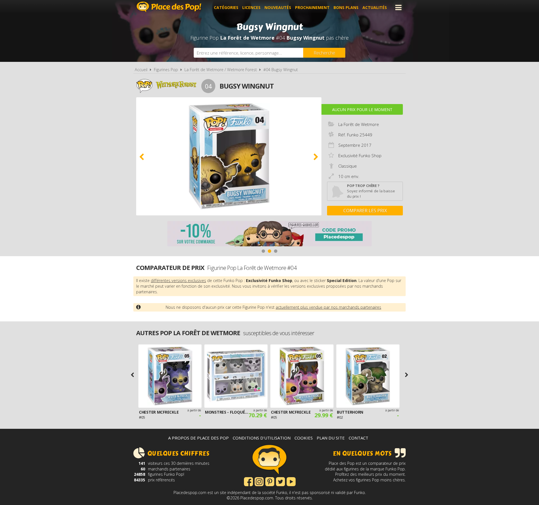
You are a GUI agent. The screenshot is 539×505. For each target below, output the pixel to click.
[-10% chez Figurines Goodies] (269, 234)
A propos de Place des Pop (198, 438)
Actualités (374, 7)
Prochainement (312, 7)
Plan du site (331, 438)
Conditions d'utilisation (262, 438)
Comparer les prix (365, 211)
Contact (358, 438)
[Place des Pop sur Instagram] (259, 481)
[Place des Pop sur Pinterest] (269, 481)
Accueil (141, 69)
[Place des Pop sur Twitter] (280, 481)
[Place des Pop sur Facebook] (248, 481)
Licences (251, 7)
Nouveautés (277, 7)
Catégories (226, 7)
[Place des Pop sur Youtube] (291, 481)
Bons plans (346, 7)
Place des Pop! (169, 7)
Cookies (303, 438)
